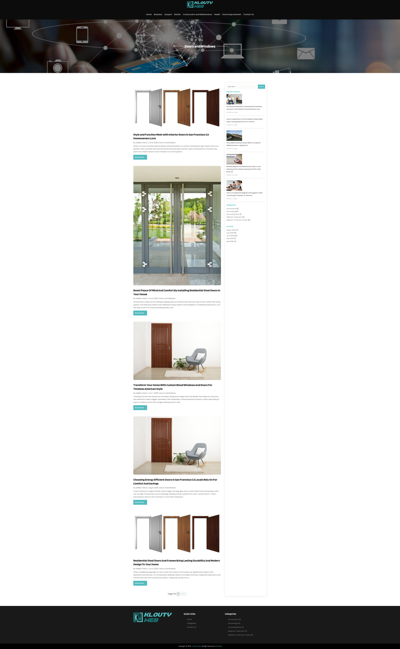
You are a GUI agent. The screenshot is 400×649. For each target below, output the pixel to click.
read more (139, 157)
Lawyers (168, 14)
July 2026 (229, 233)
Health (217, 14)
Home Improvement (231, 14)
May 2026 (229, 238)
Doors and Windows (167, 142)
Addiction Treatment (234, 217)
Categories (191, 623)
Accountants (231, 209)
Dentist (177, 14)
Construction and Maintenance (197, 14)
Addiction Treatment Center (236, 220)
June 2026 (230, 236)
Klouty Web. (197, 646)
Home (149, 14)
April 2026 (229, 241)
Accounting (230, 211)
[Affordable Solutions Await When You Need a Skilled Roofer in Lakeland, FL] (234, 135)
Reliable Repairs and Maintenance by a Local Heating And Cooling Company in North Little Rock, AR (243, 169)
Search (261, 87)
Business (158, 14)
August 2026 (231, 230)
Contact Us (248, 14)
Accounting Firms (232, 214)
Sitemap (219, 646)
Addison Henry (142, 142)
